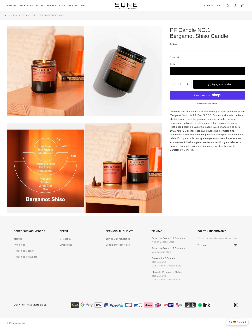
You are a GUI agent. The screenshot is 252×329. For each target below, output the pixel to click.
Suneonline (19, 323)
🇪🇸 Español (239, 322)
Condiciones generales (118, 244)
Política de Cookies (24, 250)
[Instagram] (236, 305)
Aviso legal (20, 244)
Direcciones (66, 244)
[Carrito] (243, 5)
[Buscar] (228, 5)
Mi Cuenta (65, 238)
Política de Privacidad (25, 256)
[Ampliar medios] (45, 71)
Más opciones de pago (207, 103)
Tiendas (18, 238)
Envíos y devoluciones (118, 238)
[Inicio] (5, 15)
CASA (14, 15)
